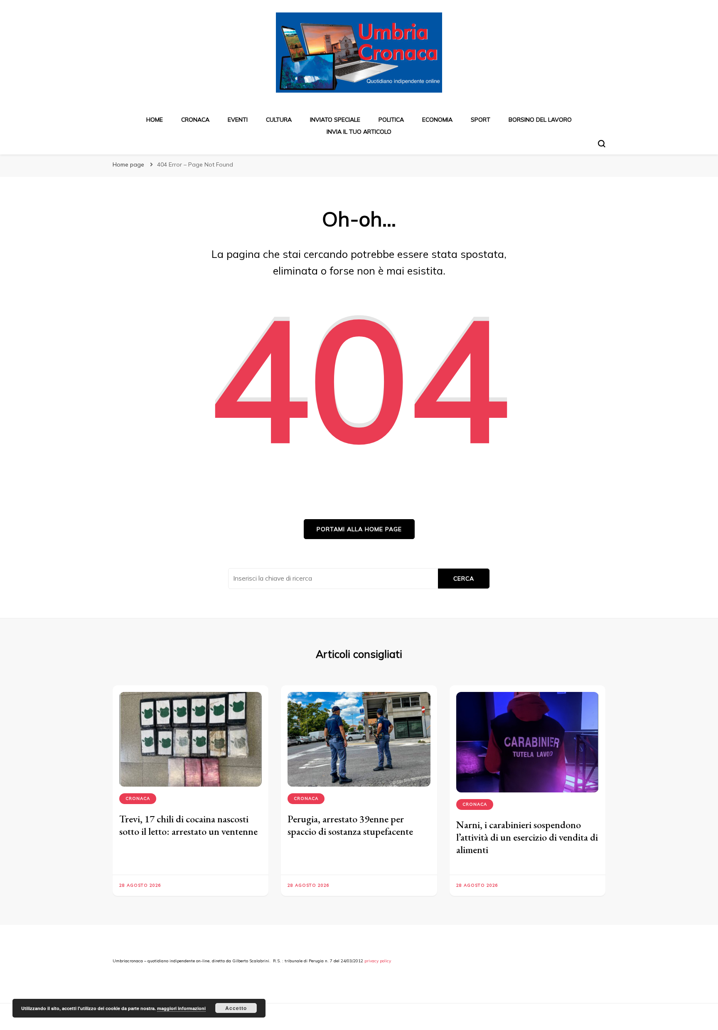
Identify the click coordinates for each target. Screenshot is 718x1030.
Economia (437, 119)
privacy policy (377, 961)
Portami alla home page (359, 529)
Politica (391, 119)
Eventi (238, 119)
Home (154, 119)
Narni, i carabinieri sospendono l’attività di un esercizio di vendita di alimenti (527, 837)
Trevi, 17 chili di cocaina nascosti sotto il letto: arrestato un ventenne (188, 825)
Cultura (279, 119)
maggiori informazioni (181, 1008)
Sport (480, 119)
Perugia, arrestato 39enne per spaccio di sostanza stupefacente (350, 825)
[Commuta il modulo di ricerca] (601, 143)
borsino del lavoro (540, 119)
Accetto (236, 1008)
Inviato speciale (335, 119)
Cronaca (195, 119)
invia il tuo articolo (359, 131)
